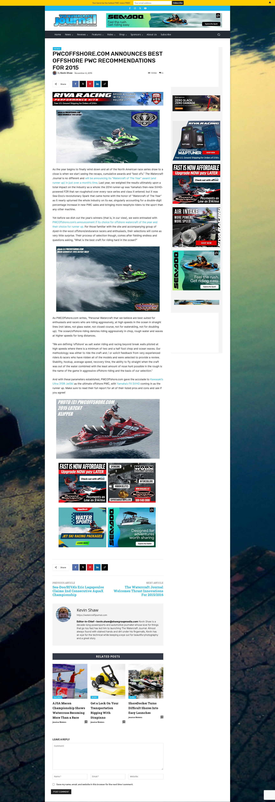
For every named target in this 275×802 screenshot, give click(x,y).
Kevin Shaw (66, 73)
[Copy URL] (105, 84)
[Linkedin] (97, 84)
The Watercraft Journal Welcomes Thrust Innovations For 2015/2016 (138, 591)
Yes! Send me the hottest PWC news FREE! (111, 3)
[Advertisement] (195, 67)
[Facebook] (129, 8)
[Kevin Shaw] (55, 73)
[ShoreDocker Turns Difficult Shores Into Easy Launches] (145, 681)
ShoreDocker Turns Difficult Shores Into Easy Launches (143, 708)
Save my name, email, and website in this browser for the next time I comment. (94, 784)
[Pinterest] (90, 84)
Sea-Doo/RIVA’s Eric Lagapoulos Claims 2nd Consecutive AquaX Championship (78, 591)
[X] (140, 8)
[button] (218, 34)
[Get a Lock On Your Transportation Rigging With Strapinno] (108, 681)
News (57, 49)
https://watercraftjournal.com (92, 615)
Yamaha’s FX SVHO (128, 383)
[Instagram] (135, 8)
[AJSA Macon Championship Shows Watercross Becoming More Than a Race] (70, 681)
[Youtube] (145, 8)
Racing (57, 697)
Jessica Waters (59, 722)
